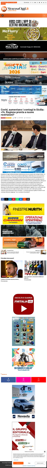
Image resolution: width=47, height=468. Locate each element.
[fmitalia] (23, 90)
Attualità (4, 273)
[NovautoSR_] (23, 402)
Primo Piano (9, 273)
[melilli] (23, 331)
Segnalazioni (4, 2)
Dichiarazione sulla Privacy (31, 465)
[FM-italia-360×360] (23, 304)
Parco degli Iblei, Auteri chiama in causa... (34, 291)
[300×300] (23, 359)
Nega (29, 463)
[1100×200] (23, 56)
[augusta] (23, 67)
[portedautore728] (23, 209)
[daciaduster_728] (23, 156)
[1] (23, 439)
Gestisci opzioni (40, 463)
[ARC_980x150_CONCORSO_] (23, 23)
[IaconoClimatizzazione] (23, 167)
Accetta (18, 463)
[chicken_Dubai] (23, 33)
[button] (44, 451)
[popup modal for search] (44, 16)
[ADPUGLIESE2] (23, 242)
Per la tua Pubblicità (12, 2)
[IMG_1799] (23, 219)
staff (15, 117)
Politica (27, 288)
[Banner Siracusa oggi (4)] (23, 79)
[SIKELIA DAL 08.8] (23, 100)
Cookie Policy (25, 465)
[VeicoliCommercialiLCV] (23, 46)
